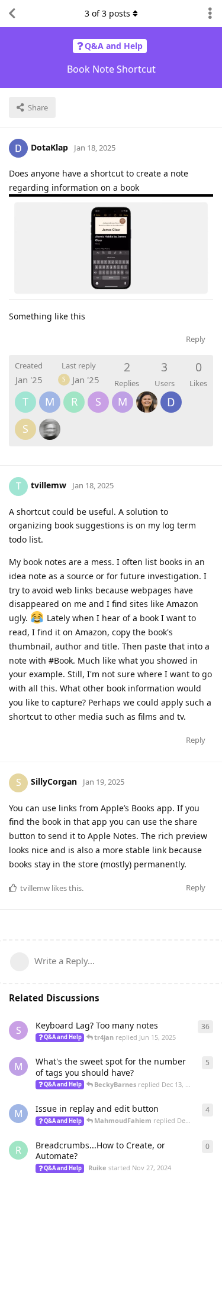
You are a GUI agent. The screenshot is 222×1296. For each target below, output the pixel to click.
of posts (107, 13)
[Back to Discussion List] (12, 13)
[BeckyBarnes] (146, 394)
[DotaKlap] (171, 394)
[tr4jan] (49, 421)
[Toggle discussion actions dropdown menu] (210, 13)
